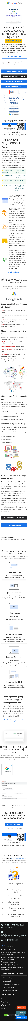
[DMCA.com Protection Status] (9, 1015)
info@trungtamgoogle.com (13, 935)
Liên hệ (14, 1018)
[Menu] (2, 3)
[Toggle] (2, 884)
